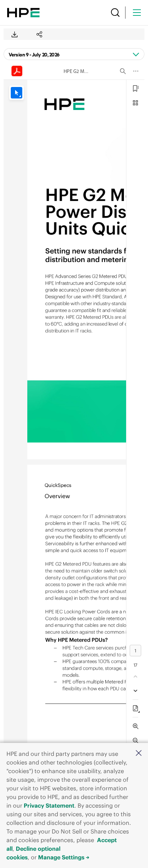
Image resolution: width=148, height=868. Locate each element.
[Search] (115, 12)
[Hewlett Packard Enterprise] (23, 12)
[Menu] (137, 12)
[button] (139, 753)
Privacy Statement (49, 805)
